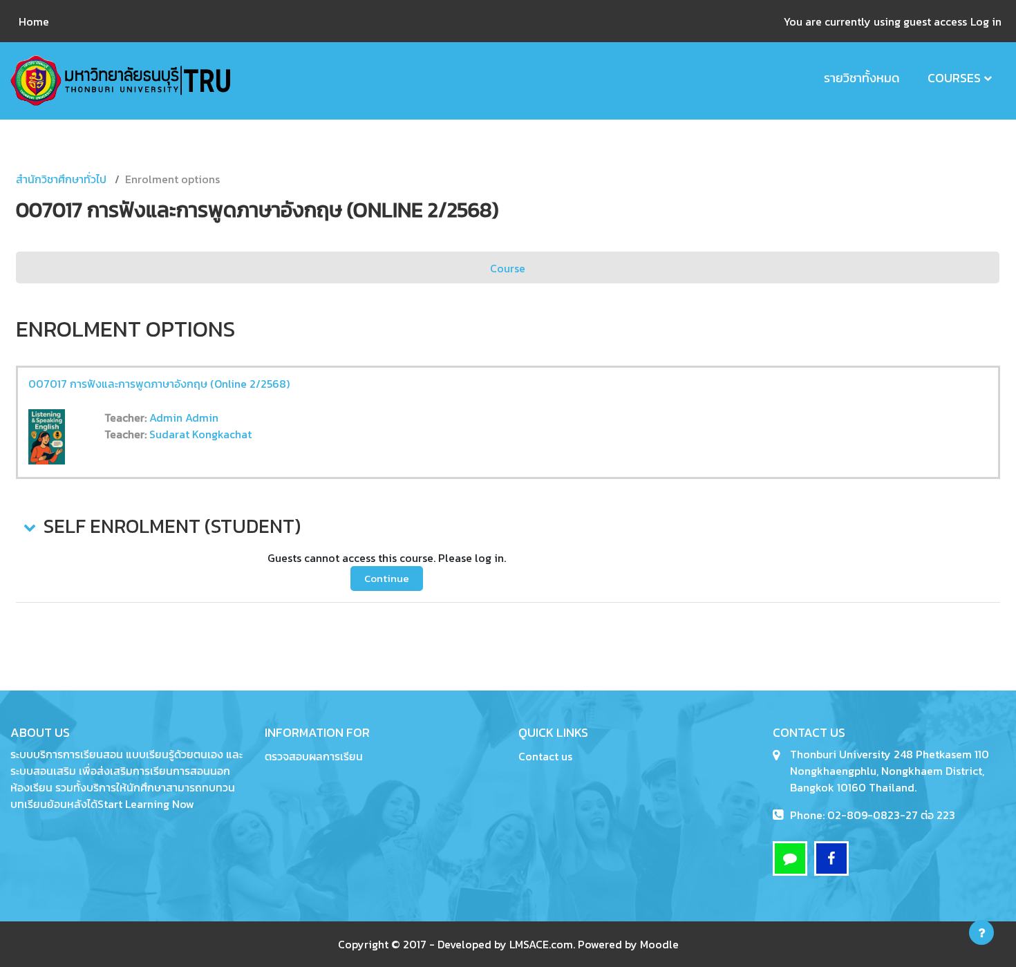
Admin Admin (183, 417)
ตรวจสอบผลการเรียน (314, 756)
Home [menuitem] (34, 21)
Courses (954, 77)
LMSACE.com (541, 944)
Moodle (659, 944)
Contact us (545, 756)
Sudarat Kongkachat (200, 434)
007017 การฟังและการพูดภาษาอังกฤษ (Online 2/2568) (159, 383)
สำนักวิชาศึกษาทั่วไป (61, 179)
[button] (28, 526)
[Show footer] (981, 932)
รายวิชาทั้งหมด (862, 77)
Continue (386, 578)
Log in (985, 21)
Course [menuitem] (507, 268)
